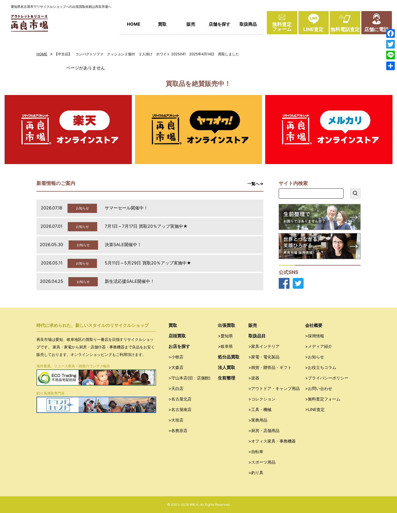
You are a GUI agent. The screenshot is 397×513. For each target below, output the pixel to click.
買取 (162, 24)
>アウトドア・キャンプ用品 (274, 388)
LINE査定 (313, 29)
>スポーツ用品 (261, 462)
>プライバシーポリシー (326, 378)
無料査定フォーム (282, 26)
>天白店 (176, 388)
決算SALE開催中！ (123, 244)
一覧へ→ (255, 184)
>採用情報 (314, 336)
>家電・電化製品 (264, 357)
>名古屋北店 (180, 399)
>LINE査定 (315, 409)
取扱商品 (248, 24)
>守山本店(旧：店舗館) (189, 378)
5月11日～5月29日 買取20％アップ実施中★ (148, 263)
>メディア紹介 (318, 346)
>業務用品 (257, 420)
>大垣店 (176, 420)
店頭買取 (177, 335)
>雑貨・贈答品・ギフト (270, 367)
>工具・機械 (259, 409)
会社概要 (313, 325)
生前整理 (226, 377)
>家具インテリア (264, 346)
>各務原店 (178, 431)
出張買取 (226, 325)
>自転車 (255, 452)
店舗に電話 (376, 29)
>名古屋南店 (180, 409)
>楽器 (253, 378)
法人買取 (226, 367)
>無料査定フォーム (322, 399)
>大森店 (176, 367)
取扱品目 (257, 335)
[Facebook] (390, 33)
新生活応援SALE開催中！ (129, 281)
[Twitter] (390, 44)
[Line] (390, 55)
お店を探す (179, 346)
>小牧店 (176, 357)
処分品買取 (229, 356)
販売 (191, 24)
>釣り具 (255, 473)
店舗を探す (219, 24)
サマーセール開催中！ (126, 207)
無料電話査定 (345, 29)
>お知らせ (314, 357)
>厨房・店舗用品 (264, 431)
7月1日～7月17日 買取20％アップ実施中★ (146, 226)
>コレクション (261, 399)
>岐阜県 (225, 346)
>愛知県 (225, 336)
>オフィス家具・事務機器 (272, 441)
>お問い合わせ (318, 388)
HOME (133, 24)
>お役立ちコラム (320, 367)
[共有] (390, 65)
